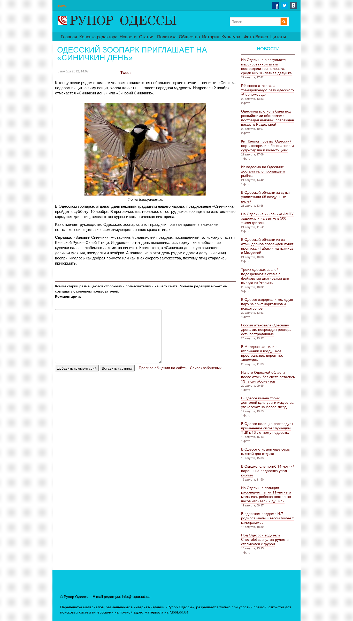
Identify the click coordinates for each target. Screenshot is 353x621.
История (210, 36)
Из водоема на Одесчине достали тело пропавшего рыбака (263, 171)
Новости (128, 36)
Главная (69, 36)
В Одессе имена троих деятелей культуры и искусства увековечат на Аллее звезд (267, 402)
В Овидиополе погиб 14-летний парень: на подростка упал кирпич (268, 470)
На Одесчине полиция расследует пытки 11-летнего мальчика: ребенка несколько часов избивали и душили (266, 494)
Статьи (146, 36)
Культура (230, 36)
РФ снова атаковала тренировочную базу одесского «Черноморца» (267, 90)
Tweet (125, 72)
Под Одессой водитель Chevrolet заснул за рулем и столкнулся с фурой (265, 539)
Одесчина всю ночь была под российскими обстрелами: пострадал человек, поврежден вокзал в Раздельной (267, 117)
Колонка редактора (98, 36)
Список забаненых (205, 367)
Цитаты (278, 36)
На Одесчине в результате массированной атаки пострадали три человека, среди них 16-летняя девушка (266, 66)
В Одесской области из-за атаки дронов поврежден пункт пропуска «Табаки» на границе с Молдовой (267, 246)
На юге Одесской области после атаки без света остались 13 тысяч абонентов (268, 377)
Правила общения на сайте (162, 367)
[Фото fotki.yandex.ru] (145, 194)
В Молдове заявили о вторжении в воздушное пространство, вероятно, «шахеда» (262, 353)
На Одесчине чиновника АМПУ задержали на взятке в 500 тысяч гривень (267, 218)
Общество (189, 36)
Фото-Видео (256, 36)
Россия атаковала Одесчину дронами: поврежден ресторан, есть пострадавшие (268, 329)
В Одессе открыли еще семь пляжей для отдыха (265, 451)
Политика (167, 36)
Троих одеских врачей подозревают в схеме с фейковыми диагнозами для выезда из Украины (265, 276)
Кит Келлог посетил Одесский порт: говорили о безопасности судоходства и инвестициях (267, 145)
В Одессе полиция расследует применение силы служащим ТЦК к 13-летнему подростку (267, 428)
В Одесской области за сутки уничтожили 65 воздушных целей (265, 197)
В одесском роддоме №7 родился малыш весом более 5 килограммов (267, 518)
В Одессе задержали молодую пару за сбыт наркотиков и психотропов (267, 304)
